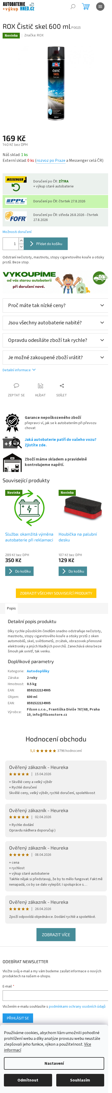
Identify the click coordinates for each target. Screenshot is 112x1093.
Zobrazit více (56, 934)
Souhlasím (80, 1080)
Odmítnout (27, 1080)
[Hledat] (73, 6)
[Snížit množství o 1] (21, 247)
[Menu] (100, 6)
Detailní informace (17, 370)
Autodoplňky (38, 671)
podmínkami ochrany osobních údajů (77, 1006)
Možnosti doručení (17, 232)
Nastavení (54, 1063)
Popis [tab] (11, 608)
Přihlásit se (18, 1018)
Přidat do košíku (49, 243)
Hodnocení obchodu (56, 739)
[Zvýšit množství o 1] (21, 241)
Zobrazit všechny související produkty (56, 593)
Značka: (33, 35)
